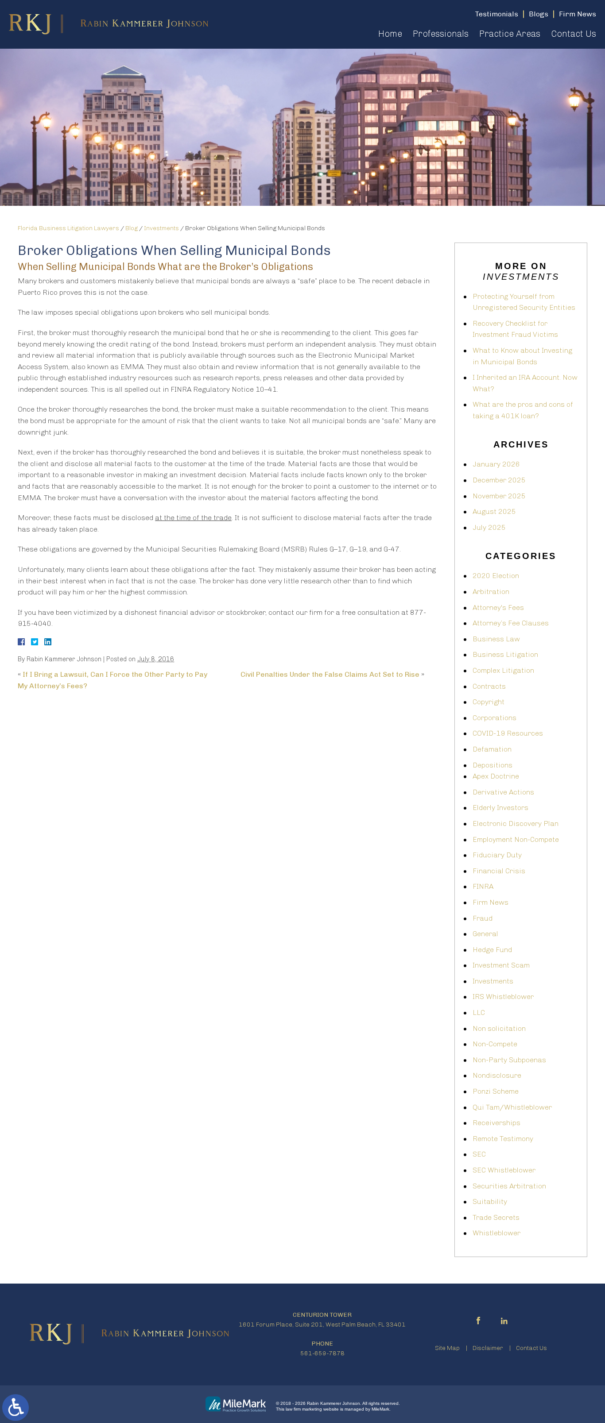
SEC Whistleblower (504, 1170)
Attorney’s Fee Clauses (511, 623)
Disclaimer (488, 1348)
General (485, 933)
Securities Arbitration (509, 1186)
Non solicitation (499, 1028)
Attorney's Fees (498, 607)
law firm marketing (304, 1409)
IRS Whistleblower (503, 996)
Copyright (488, 702)
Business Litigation (505, 654)
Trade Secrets (496, 1217)
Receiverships (496, 1122)
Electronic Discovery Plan (515, 823)
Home (390, 33)
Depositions (492, 765)
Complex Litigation (503, 670)
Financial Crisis (499, 871)
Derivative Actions (503, 792)
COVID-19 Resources (508, 733)
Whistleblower (496, 1233)
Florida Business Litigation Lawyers (68, 228)
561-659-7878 (322, 1353)
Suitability (490, 1201)
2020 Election (496, 575)
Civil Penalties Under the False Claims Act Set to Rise (329, 674)
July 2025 (489, 527)
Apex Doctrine (496, 776)
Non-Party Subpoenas (509, 1060)
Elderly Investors (500, 807)
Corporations (494, 717)
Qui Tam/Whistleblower (512, 1107)
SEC (479, 1154)
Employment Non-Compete (516, 839)
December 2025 (499, 480)
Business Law (496, 639)
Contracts (489, 686)
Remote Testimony (503, 1138)
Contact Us (573, 33)
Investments (161, 228)
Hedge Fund (492, 949)
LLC (479, 1012)
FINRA (483, 886)
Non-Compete (495, 1044)
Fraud (483, 918)
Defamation (492, 749)
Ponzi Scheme (496, 1091)
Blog (131, 228)
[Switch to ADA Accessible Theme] (15, 1407)
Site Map (447, 1348)
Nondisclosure (497, 1075)
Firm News (490, 902)
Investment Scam (501, 965)
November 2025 (499, 496)
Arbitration (491, 591)
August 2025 (494, 511)
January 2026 (496, 464)
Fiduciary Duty (497, 855)
